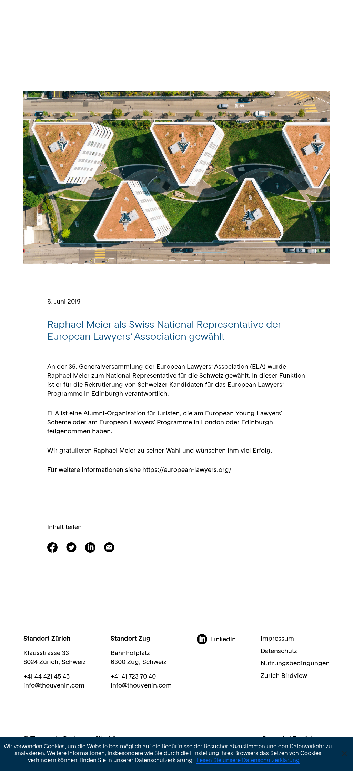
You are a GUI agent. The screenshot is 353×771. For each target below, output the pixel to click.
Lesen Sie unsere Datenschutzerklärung (248, 760)
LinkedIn (223, 639)
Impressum (277, 639)
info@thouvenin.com (53, 686)
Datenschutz (279, 651)
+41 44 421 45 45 (46, 677)
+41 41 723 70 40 (133, 677)
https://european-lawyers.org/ (187, 470)
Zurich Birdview (284, 676)
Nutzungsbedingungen (295, 664)
